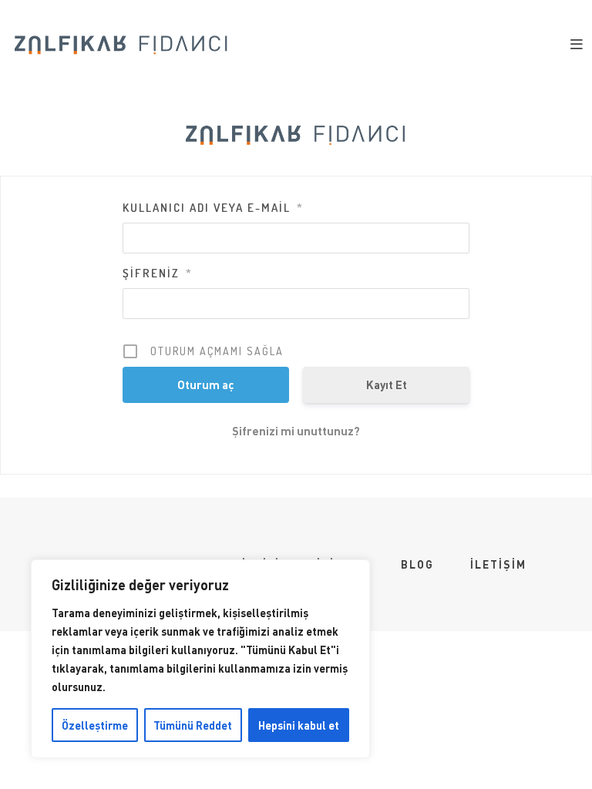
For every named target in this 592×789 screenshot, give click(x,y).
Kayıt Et (386, 384)
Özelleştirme (95, 725)
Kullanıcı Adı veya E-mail (213, 207)
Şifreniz (158, 273)
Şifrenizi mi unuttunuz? (296, 430)
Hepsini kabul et (298, 725)
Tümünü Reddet (192, 725)
